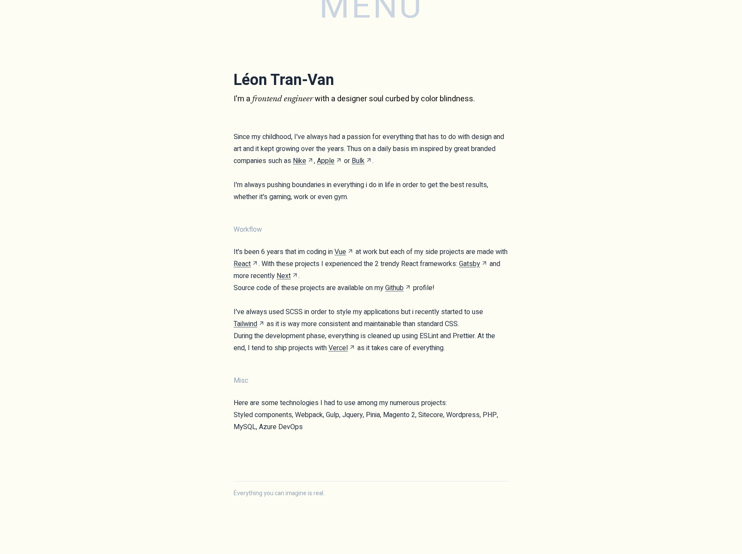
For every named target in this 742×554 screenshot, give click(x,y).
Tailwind (245, 324)
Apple (326, 161)
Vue (340, 252)
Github (394, 288)
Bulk (358, 161)
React (242, 264)
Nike (299, 161)
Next (284, 276)
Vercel (338, 348)
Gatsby (469, 264)
